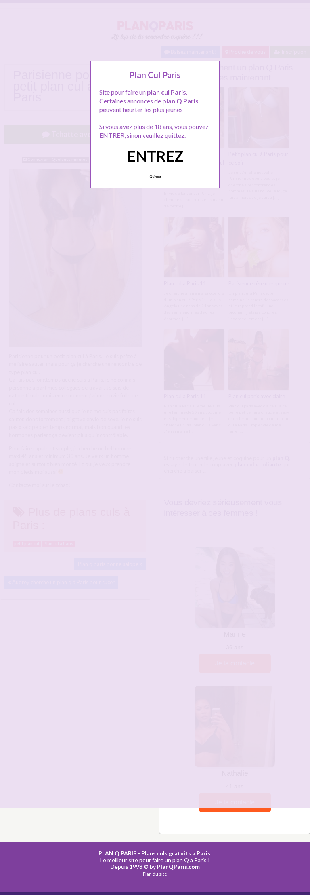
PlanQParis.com (178, 866)
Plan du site (155, 873)
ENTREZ (155, 156)
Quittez (155, 177)
